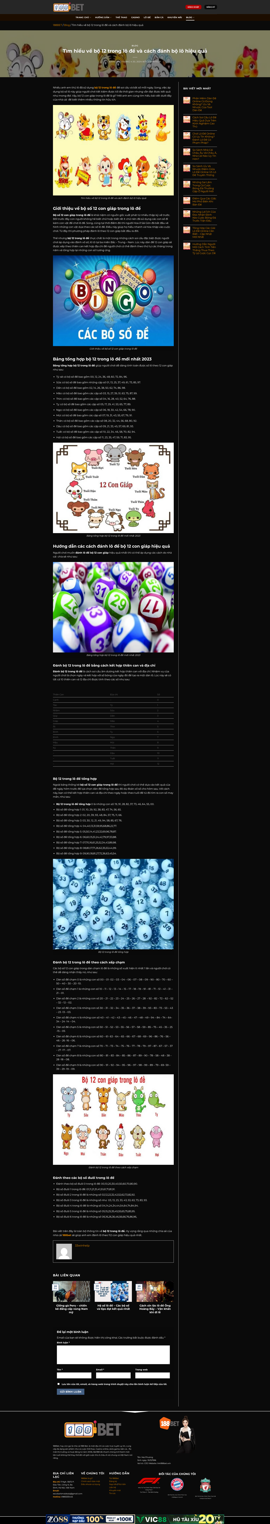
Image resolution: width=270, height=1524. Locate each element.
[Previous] (57, 1296)
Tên (60, 1369)
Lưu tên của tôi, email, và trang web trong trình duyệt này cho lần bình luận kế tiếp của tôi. (114, 1384)
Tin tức (112, 1493)
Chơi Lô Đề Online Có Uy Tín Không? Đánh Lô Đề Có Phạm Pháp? (203, 138)
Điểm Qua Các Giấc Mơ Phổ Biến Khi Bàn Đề (204, 201)
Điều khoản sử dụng (90, 1484)
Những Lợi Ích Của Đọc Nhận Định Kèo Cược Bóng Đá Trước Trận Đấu (204, 216)
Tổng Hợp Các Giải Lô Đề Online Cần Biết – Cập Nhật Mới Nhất (203, 233)
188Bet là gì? (87, 1478)
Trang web (141, 1369)
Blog (189, 17)
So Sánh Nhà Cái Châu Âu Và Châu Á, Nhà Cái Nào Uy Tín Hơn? (204, 154)
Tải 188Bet (114, 1478)
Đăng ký (113, 1481)
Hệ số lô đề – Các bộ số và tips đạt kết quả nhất (113, 1307)
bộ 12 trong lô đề (105, 87)
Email (100, 1369)
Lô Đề (147, 17)
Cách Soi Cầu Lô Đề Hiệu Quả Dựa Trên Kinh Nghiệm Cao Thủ (204, 122)
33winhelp (154, 61)
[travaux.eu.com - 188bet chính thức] (69, 7)
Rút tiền (122, 1484)
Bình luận (63, 1342)
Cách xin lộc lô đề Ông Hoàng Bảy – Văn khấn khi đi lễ (155, 1309)
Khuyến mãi (175, 17)
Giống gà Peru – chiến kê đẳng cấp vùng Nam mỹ (71, 1309)
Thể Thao (121, 17)
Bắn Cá (159, 17)
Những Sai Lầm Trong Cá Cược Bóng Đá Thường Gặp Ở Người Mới (203, 187)
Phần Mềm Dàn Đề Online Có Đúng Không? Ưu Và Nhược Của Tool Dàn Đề (204, 104)
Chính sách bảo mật (90, 1481)
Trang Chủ (82, 17)
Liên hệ (112, 1487)
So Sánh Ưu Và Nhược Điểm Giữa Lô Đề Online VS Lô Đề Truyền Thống (204, 171)
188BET (57, 25)
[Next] (169, 1296)
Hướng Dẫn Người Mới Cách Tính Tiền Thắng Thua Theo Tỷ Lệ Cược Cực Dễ (204, 249)
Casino (135, 17)
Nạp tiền (113, 1484)
